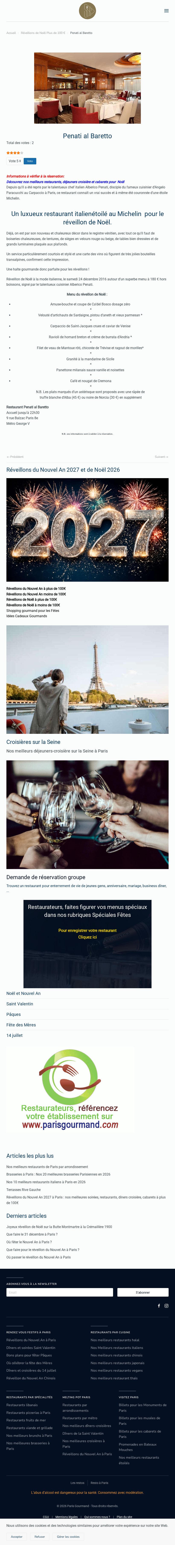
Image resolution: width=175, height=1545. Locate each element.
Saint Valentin (19, 1003)
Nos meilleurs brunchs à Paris (29, 1435)
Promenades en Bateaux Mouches (137, 1447)
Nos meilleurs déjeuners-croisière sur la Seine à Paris (57, 751)
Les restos (77, 1483)
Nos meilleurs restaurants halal (115, 1340)
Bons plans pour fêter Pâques (29, 1355)
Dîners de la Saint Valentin (83, 1433)
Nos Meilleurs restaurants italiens (117, 1347)
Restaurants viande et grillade (29, 1428)
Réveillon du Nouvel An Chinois (30, 1378)
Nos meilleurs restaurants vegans (117, 1370)
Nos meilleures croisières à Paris (84, 1444)
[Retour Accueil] (87, 10)
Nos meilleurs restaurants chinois (117, 1355)
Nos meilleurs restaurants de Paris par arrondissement (47, 1167)
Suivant (160, 457)
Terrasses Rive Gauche (23, 1190)
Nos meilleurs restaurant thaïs (114, 1378)
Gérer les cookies (68, 1537)
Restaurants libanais (22, 1405)
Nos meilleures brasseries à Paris (28, 1446)
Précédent (16, 457)
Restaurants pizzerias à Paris (28, 1412)
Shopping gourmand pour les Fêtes (32, 611)
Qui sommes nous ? (97, 1517)
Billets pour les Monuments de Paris (143, 1408)
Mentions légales (66, 1517)
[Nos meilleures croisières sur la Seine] (87, 679)
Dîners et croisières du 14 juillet (31, 1370)
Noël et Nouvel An (23, 993)
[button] (166, 10)
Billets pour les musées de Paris (139, 1421)
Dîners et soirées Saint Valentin (30, 1347)
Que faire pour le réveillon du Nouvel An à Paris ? (42, 1250)
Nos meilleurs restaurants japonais (117, 1363)
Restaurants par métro (80, 1418)
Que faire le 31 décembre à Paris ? (32, 1234)
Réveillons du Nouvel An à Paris (31, 1340)
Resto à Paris (99, 1483)
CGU (46, 1517)
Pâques (13, 1014)
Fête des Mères (21, 1024)
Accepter (16, 1537)
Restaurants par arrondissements (76, 1408)
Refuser (40, 1537)
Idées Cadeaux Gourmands (26, 616)
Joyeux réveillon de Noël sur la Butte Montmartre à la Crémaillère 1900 (59, 1227)
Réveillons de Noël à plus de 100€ (31, 600)
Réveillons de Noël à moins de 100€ (33, 605)
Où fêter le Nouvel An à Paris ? (29, 1242)
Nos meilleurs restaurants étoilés (139, 1460)
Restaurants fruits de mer (26, 1420)
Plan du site (124, 1517)
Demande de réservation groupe (45, 877)
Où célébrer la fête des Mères (29, 1363)
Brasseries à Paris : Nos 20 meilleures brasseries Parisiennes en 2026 (58, 1174)
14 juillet (14, 1035)
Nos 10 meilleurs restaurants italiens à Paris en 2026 (46, 1182)
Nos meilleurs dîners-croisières (87, 1425)
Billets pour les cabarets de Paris (140, 1434)
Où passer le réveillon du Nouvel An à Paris (38, 1257)
